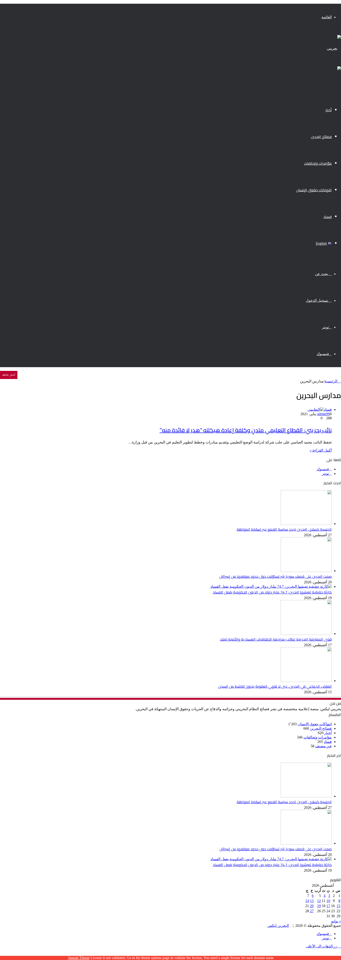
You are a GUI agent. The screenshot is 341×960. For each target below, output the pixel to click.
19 (319, 906)
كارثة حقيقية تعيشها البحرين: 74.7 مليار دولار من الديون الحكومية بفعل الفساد (272, 592)
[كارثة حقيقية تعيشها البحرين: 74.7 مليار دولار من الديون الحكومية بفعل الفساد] (271, 586)
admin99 (323, 414)
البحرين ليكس (278, 926)
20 (312, 906)
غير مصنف (323, 746)
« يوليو (336, 921)
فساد (327, 216)
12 (319, 901)
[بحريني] (334, 48)
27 (312, 911)
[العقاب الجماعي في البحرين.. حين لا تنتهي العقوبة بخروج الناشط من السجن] (306, 681)
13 (312, 901)
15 (338, 906)
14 (307, 901)
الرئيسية (331, 381)
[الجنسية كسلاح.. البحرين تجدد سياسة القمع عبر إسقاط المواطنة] (306, 524)
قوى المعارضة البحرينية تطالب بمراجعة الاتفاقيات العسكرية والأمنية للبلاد (276, 639)
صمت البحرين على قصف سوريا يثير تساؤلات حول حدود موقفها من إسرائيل (275, 576)
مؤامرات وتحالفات (318, 163)
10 (328, 901)
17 (328, 906)
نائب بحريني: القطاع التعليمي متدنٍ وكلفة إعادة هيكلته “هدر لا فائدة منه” (246, 430)
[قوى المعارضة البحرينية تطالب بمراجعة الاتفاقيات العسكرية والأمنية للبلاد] (306, 634)
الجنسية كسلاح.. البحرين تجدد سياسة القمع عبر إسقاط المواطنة (284, 529)
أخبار (328, 109)
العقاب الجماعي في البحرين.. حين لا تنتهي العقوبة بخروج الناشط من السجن (275, 686)
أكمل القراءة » (321, 450)
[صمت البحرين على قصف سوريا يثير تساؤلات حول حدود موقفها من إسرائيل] (306, 571)
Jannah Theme (79, 958)
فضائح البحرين (321, 136)
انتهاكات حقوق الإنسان (314, 189)
